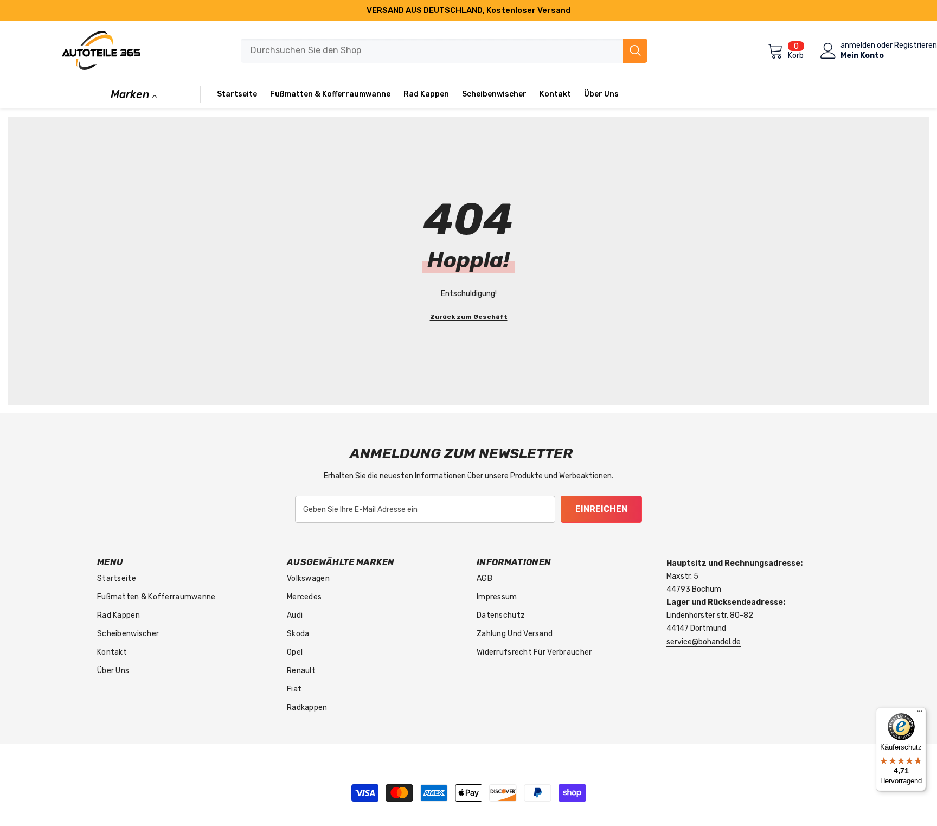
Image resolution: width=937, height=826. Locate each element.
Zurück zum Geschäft (469, 317)
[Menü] (919, 713)
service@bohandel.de (703, 641)
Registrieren (915, 45)
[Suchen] (444, 51)
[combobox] (432, 51)
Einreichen (601, 509)
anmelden (857, 45)
